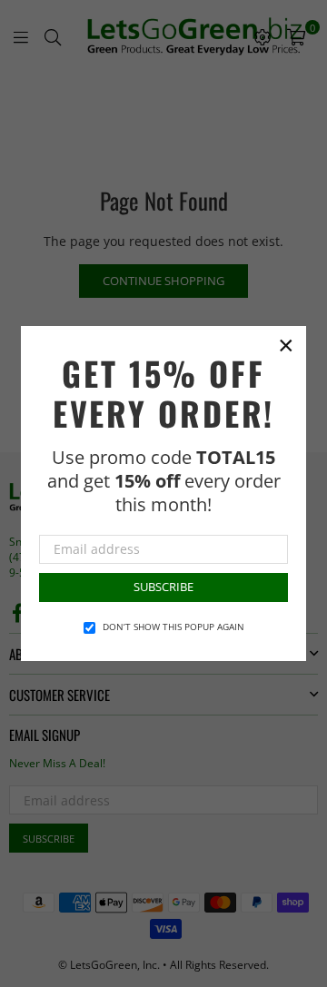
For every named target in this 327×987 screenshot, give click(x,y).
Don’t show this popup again (173, 626)
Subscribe (163, 586)
